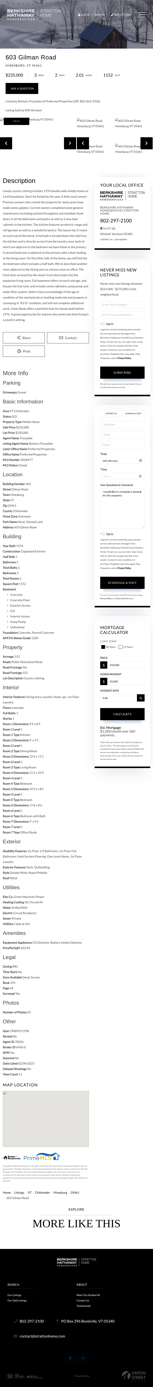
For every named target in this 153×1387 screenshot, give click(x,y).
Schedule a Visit (133, 414)
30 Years (111, 646)
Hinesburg (60, 1192)
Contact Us (106, 240)
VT (30, 1192)
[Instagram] (83, 1358)
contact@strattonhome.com (42, 1336)
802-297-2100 (123, 14)
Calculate (122, 714)
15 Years (128, 646)
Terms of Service (122, 598)
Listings (19, 1192)
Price (104, 657)
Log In (85, 14)
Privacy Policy (124, 358)
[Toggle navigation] (142, 14)
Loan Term (108, 641)
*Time (103, 469)
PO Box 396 (87, 1321)
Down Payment (110, 674)
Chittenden (42, 1192)
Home (7, 1192)
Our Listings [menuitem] (14, 1295)
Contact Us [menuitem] (82, 1300)
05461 (75, 1192)
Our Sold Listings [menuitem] (17, 1300)
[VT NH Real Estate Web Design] (134, 1376)
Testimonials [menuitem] (83, 1305)
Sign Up (99, 14)
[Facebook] (70, 1358)
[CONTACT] (22, 88)
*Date (103, 453)
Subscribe (122, 372)
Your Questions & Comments (116, 484)
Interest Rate (109, 690)
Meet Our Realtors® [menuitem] (88, 1295)
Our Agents (121, 240)
